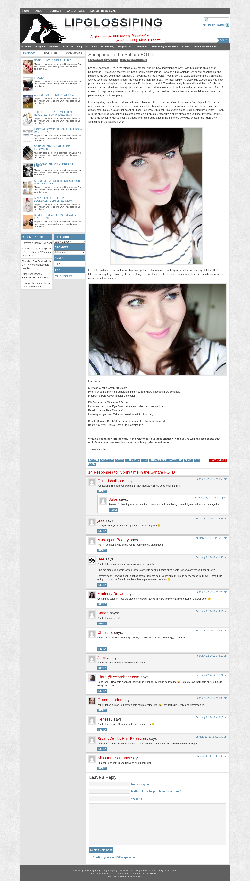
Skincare (68, 46)
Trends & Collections (205, 46)
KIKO (144, 460)
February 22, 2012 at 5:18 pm (211, 655)
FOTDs (119, 460)
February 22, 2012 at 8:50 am (211, 479)
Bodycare (82, 46)
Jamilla (103, 657)
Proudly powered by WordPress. (125, 876)
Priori (188, 460)
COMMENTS (74, 53)
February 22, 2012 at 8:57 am (211, 518)
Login (57, 263)
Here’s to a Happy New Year (37, 243)
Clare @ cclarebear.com (118, 677)
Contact (55, 11)
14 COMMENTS (218, 460)
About (39, 11)
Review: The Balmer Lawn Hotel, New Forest (36, 285)
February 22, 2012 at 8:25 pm (211, 717)
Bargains (40, 46)
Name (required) (142, 784)
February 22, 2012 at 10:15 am (211, 538)
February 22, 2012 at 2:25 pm (211, 592)
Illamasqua (132, 460)
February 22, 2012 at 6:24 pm (211, 675)
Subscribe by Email (103, 11)
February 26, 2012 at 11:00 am (211, 756)
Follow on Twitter (214, 25)
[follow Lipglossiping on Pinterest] (216, 19)
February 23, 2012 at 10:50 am (211, 736)
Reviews (54, 46)
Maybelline (175, 460)
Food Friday (107, 46)
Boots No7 (107, 460)
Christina (105, 632)
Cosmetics (142, 46)
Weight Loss (125, 46)
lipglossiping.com (127, 873)
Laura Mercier (158, 460)
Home (25, 11)
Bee (100, 559)
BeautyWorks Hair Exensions (122, 738)
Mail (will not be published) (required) (156, 791)
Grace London (109, 700)
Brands (186, 46)
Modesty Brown (110, 594)
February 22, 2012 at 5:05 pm (211, 630)
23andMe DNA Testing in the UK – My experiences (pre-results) (37, 265)
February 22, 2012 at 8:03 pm (211, 698)
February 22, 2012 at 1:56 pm (211, 557)
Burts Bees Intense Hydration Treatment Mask (36, 276)
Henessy (104, 719)
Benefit (93, 460)
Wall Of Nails (76, 11)
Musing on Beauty (113, 540)
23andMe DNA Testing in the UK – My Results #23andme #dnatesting (37, 252)
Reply (102, 491)
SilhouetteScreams (113, 758)
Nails (94, 46)
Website (136, 798)
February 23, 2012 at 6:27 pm (210, 497)
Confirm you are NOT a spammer (114, 857)
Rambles (26, 46)
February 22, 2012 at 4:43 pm (211, 611)
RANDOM (29, 53)
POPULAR (50, 53)
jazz (100, 520)
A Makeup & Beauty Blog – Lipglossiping (92, 29)
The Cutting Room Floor (165, 46)
